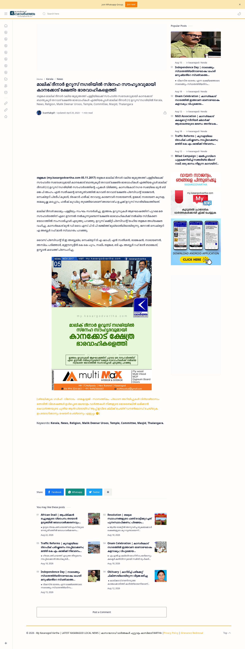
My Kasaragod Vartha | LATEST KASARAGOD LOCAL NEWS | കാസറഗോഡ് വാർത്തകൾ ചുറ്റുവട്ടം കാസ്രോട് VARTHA (99, 632)
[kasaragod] (194, 62)
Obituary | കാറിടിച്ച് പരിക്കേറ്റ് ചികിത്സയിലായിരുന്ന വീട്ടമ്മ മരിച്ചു (128, 573)
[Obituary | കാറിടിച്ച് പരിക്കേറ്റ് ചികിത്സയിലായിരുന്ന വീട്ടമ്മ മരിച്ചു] (161, 576)
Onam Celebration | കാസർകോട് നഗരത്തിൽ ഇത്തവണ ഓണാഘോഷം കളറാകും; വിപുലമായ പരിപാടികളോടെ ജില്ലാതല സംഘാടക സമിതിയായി (130, 547)
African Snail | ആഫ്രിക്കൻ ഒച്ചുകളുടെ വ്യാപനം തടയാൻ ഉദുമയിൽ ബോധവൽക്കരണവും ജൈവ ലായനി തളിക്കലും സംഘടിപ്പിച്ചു (59, 518)
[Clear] (95, 13)
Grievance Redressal (192, 632)
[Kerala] (204, 62)
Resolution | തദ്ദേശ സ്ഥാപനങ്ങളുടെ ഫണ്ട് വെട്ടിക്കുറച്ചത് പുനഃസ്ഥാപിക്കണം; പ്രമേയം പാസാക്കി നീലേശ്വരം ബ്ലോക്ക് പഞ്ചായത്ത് (130, 518)
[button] (239, 13)
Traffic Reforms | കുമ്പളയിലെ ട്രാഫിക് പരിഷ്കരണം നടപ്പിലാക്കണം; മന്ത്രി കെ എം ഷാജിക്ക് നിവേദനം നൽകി (62, 547)
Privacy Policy (171, 632)
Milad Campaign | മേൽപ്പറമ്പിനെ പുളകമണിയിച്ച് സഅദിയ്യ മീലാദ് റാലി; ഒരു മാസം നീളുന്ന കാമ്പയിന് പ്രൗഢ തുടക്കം (195, 159)
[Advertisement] (102, 47)
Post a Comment (102, 612)
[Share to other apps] (108, 492)
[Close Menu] (240, 4)
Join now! (131, 4)
